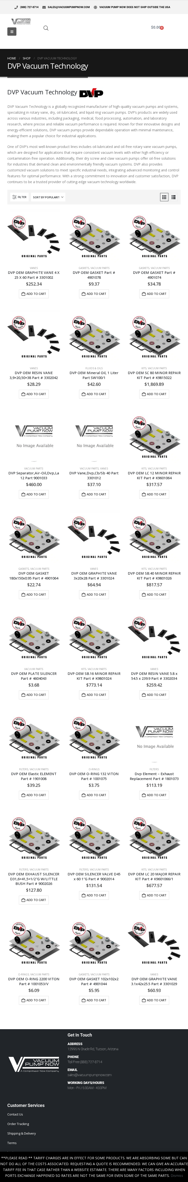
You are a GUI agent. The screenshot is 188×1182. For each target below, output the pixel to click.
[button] (19, 197)
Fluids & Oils (94, 368)
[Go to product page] (33, 235)
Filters (23, 769)
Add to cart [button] (36, 294)
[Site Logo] (20, 21)
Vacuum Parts (100, 268)
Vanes (34, 268)
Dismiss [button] (177, 1175)
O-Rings (94, 769)
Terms (12, 1143)
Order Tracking (18, 1124)
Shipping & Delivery (21, 1133)
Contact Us (15, 1114)
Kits (143, 368)
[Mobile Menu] (11, 31)
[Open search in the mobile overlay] (46, 28)
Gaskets (84, 268)
